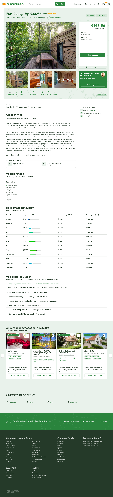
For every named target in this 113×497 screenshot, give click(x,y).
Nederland (60, 441)
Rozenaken (100, 353)
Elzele (22, 353)
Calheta (34, 443)
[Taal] (109, 4)
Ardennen (9, 443)
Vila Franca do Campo (39, 457)
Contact (9, 475)
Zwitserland (61, 459)
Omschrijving (10, 107)
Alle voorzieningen (101, 94)
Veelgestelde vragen (35, 107)
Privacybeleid (36, 477)
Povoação (35, 454)
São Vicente (36, 441)
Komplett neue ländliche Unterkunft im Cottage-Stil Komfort (42, 352)
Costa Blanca (10, 445)
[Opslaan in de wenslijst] (27, 335)
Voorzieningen (22, 107)
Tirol (7, 450)
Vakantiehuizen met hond (91, 443)
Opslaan (102, 15)
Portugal (60, 461)
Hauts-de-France (69, 355)
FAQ (33, 471)
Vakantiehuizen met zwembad (92, 441)
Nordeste (35, 452)
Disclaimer (35, 473)
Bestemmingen (77, 4)
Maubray (24, 17)
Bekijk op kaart (55, 17)
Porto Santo (36, 450)
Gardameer (10, 448)
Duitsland (60, 452)
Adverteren (10, 473)
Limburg (8, 454)
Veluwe (8, 441)
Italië (59, 445)
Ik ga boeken (93, 55)
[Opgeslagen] (104, 4)
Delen (92, 15)
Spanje (59, 448)
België (8, 17)
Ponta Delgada (37, 459)
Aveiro (34, 445)
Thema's (87, 4)
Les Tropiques (12, 351)
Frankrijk (61, 355)
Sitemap (9, 477)
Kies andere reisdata (18, 375)
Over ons (9, 471)
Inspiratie (96, 4)
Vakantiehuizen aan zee (90, 445)
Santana (34, 461)
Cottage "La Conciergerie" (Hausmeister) (67, 352)
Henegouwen (15, 17)
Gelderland (9, 459)
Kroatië (59, 454)
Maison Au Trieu (89, 351)
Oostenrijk (60, 457)
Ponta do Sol (36, 448)
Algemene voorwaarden (39, 475)
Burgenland (10, 452)
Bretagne (9, 457)
